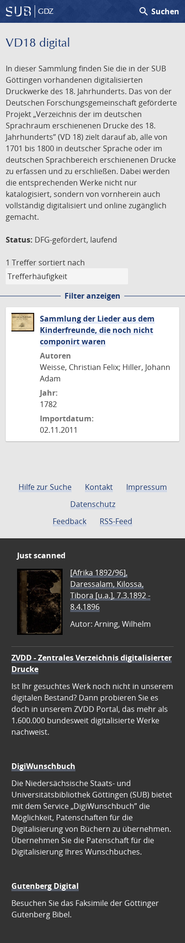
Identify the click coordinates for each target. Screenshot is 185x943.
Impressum (146, 487)
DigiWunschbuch (43, 766)
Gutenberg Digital (45, 886)
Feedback (69, 521)
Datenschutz (92, 504)
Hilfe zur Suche (45, 487)
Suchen (158, 11)
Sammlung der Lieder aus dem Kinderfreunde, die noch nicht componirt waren (97, 330)
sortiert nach (61, 262)
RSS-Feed (116, 521)
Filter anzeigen (92, 296)
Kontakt (99, 487)
